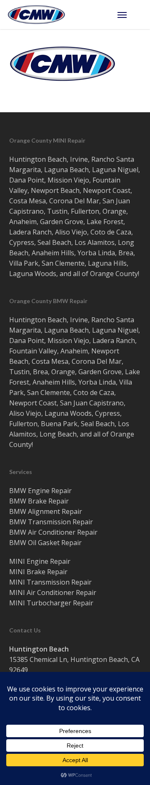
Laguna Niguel (115, 169)
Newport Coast (106, 190)
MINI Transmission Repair (50, 582)
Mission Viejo (68, 180)
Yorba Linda (96, 252)
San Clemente (63, 263)
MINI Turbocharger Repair (51, 602)
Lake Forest (105, 221)
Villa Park (23, 263)
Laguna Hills (107, 263)
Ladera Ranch (30, 232)
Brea (125, 252)
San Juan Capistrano (92, 402)
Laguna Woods (32, 273)
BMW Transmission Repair (51, 521)
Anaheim (23, 221)
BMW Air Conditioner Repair (53, 532)
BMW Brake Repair (39, 501)
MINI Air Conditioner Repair (52, 592)
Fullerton (85, 211)
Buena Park (59, 423)
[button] (130, 14)
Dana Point (26, 180)
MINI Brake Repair (38, 571)
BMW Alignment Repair (45, 511)
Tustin (57, 211)
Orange (114, 211)
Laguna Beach (66, 169)
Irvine (79, 159)
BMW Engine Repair (40, 490)
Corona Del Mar (74, 200)
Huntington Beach (38, 159)
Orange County (114, 273)
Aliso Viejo (71, 232)
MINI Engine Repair (39, 561)
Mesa (37, 200)
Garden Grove (61, 221)
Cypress (21, 242)
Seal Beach (54, 242)
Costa (18, 200)
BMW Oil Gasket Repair (45, 542)
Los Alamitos (95, 242)
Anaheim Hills (53, 252)
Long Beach (58, 434)
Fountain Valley (33, 350)
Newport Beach (55, 190)
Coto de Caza (110, 232)
